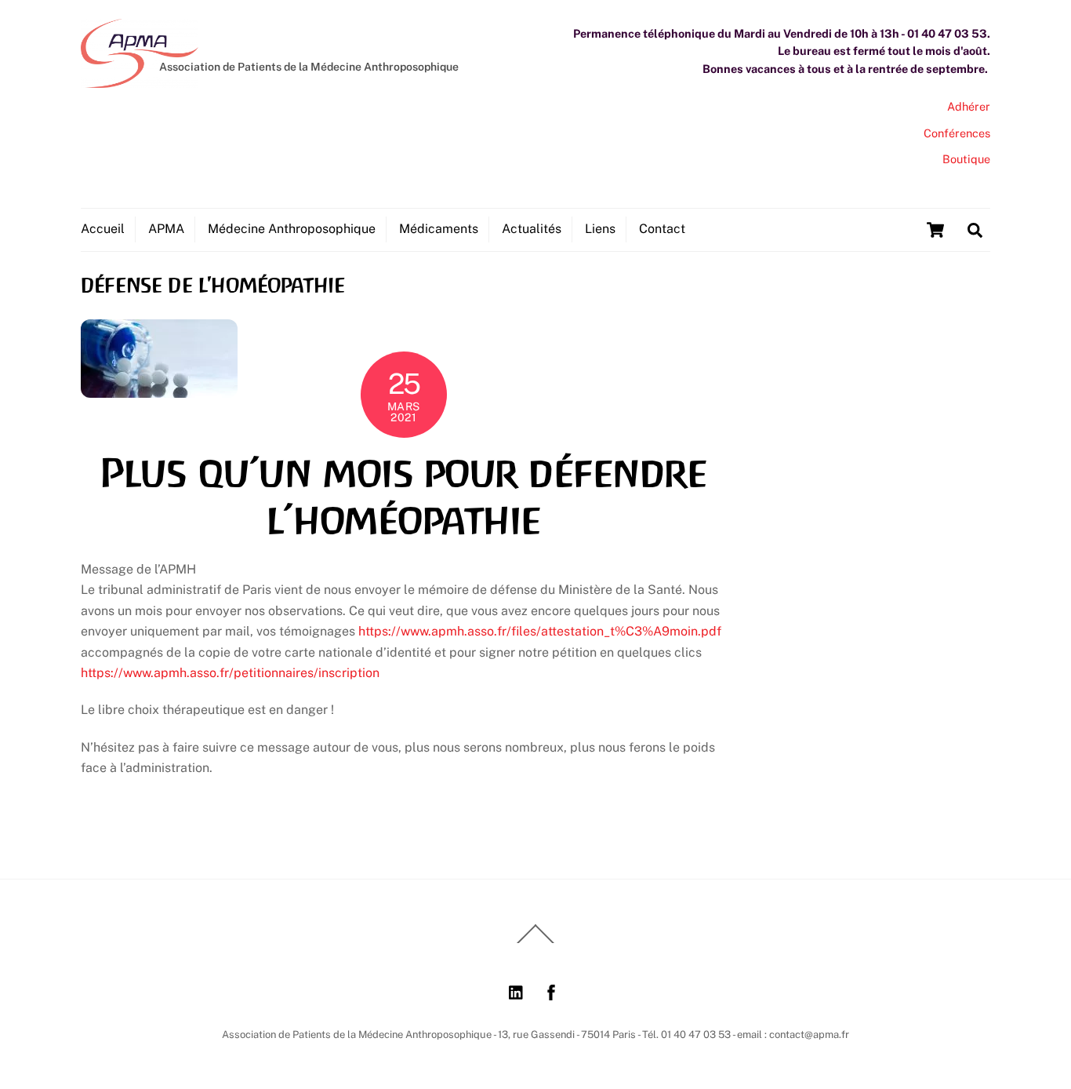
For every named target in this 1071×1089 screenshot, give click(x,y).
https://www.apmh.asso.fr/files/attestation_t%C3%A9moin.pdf (539, 631)
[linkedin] (516, 990)
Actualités (531, 228)
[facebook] (551, 990)
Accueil (103, 228)
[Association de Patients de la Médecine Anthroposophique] (139, 80)
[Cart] (935, 230)
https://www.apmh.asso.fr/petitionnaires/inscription (230, 672)
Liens (600, 228)
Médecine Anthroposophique (292, 228)
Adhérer (968, 106)
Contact (662, 228)
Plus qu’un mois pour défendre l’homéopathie (403, 496)
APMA (166, 228)
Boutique (966, 159)
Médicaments (438, 228)
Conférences (957, 133)
